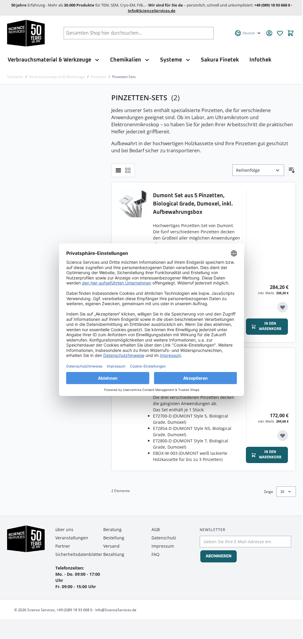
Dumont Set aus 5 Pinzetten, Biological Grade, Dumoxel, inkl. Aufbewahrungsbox (193, 204)
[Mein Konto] (269, 33)
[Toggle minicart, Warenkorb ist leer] (290, 33)
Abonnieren (218, 556)
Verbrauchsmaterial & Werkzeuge (49, 60)
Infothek (260, 60)
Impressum (163, 546)
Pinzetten (98, 76)
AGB (156, 529)
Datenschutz (164, 538)
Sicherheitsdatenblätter (78, 554)
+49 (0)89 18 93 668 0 (74, 609)
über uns (64, 529)
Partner (62, 546)
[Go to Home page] (26, 33)
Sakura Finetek (220, 60)
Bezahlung (113, 554)
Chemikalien (125, 60)
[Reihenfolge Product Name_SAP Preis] (258, 170)
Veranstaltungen (71, 538)
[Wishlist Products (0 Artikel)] (280, 33)
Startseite (15, 76)
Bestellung (113, 538)
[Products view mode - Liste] (118, 170)
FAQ (155, 554)
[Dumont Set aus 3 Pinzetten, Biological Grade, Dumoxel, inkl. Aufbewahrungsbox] (133, 409)
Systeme (171, 60)
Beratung (112, 529)
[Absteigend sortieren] (291, 170)
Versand (111, 546)
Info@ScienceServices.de (151, 10)
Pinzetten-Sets (124, 76)
